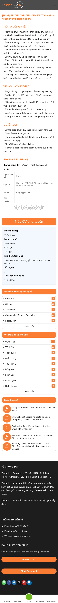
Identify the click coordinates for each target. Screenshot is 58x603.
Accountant (9, 243)
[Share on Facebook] (21, 207)
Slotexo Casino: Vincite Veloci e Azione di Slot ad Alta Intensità (32, 437)
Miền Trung (29, 358)
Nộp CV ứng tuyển (29, 221)
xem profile (44, 476)
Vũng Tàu (29, 341)
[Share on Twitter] (26, 207)
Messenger (40, 601)
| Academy (11, 483)
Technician (29, 309)
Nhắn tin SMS (51, 601)
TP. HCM (8, 252)
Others (29, 304)
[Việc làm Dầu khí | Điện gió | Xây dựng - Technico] (12, 5)
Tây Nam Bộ (29, 363)
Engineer (29, 298)
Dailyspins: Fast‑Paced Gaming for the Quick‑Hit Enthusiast (31, 427)
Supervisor (29, 320)
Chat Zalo (17, 601)
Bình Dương (29, 386)
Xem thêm (30, 326)
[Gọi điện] (29, 597)
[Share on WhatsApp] (16, 207)
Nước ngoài (29, 380)
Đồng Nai (29, 369)
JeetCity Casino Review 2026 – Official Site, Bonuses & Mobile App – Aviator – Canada (31, 446)
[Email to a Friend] (31, 207)
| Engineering (12, 473)
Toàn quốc (29, 352)
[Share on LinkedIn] (41, 207)
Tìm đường (6, 601)
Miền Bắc (29, 374)
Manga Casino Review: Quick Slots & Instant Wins (34, 409)
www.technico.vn (22, 536)
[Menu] (54, 4)
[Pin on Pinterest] (36, 207)
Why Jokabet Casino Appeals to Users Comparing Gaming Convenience (31, 418)
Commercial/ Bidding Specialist (29, 315)
